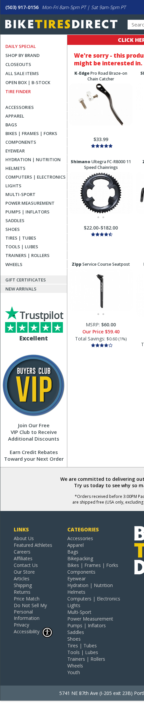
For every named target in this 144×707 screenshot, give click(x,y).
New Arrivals (21, 289)
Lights (13, 186)
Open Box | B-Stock (27, 82)
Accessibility (27, 631)
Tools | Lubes (21, 247)
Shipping (23, 585)
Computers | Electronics (35, 177)
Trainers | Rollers (27, 255)
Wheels (13, 264)
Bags (11, 125)
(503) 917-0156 (22, 7)
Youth (73, 672)
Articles (21, 578)
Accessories (19, 107)
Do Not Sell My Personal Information (30, 611)
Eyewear (15, 151)
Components (20, 142)
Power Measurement (30, 203)
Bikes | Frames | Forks (31, 133)
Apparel (14, 116)
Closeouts (18, 64)
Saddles (14, 220)
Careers (22, 552)
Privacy (21, 625)
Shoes (12, 229)
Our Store (24, 572)
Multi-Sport (20, 194)
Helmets (15, 168)
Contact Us (26, 565)
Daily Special (20, 46)
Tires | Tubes (20, 238)
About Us (24, 538)
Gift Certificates (25, 280)
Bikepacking (80, 558)
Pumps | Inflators (27, 212)
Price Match (27, 598)
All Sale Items (22, 73)
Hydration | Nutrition (33, 159)
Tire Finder (18, 91)
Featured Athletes (33, 545)
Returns (22, 592)
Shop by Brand (22, 55)
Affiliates (23, 558)
